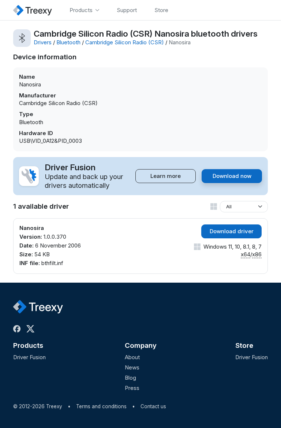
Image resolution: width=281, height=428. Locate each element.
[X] (31, 328)
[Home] (32, 10)
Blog (130, 377)
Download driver (232, 231)
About (132, 357)
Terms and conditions (101, 406)
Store (244, 345)
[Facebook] (18, 328)
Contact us (153, 406)
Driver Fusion (29, 357)
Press (132, 387)
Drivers (43, 42)
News (132, 367)
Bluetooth (68, 42)
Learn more (165, 175)
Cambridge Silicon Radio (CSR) (124, 42)
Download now (232, 175)
